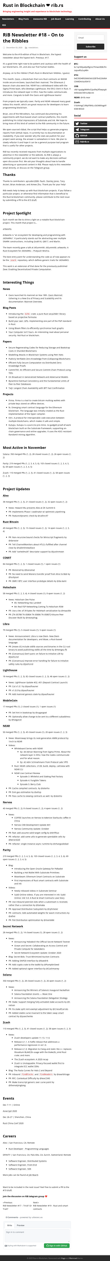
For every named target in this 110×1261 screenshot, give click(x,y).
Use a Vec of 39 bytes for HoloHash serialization (35, 610)
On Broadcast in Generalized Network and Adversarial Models (38, 377)
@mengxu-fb (61, 649)
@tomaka (40, 905)
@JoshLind (14, 656)
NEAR (6, 726)
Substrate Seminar (48, 890)
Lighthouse (10, 670)
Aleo (6, 495)
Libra (6, 624)
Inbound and (32, 1074)
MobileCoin (10, 700)
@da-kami (61, 581)
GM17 (45, 241)
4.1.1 (24, 1041)
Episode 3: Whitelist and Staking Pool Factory (41, 776)
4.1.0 (24, 1049)
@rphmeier (52, 909)
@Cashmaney (52, 968)
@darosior (13, 540)
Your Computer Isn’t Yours (21, 332)
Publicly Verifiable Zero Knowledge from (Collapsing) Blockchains (39, 358)
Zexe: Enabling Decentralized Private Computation (27, 269)
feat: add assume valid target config (29, 832)
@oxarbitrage (63, 1074)
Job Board (33, 1175)
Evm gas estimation (21, 792)
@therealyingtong (17, 1085)
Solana (6, 454)
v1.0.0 (15, 690)
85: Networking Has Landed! (27, 602)
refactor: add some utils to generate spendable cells (37, 836)
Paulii (42, 181)
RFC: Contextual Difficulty (24, 1078)
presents (31, 507)
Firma (11, 400)
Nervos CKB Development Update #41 (32, 824)
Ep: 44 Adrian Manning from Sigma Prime (40, 751)
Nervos (7, 802)
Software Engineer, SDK (20, 1169)
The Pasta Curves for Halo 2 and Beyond (33, 1070)
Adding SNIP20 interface (24, 960)
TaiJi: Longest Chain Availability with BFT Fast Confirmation (37, 388)
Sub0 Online (20, 894)
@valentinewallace (26, 547)
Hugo (63, 1258)
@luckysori (14, 577)
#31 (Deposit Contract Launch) (53, 682)
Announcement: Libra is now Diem (31, 636)
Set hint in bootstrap (22, 712)
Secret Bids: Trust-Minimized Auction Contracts (36, 956)
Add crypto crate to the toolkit (26, 964)
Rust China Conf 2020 (13, 1123)
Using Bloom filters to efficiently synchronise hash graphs (36, 328)
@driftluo (54, 832)
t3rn (11, 417)
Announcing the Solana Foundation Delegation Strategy (40, 998)
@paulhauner (31, 686)
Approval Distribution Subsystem (28, 909)
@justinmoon (57, 551)
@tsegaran (16, 719)
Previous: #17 (42, 57)
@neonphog (31, 617)
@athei (12, 916)
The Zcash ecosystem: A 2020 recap (31, 1059)
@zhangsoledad (60, 843)
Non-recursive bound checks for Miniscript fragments (38, 537)
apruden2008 (32, 181)
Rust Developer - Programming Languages (29, 1148)
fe (9, 407)
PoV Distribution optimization (26, 920)
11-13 (41, 1037)
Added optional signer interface (27, 968)
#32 (35, 682)
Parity (5, 463)
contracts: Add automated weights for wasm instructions (39, 913)
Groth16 (38, 241)
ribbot (23, 129)
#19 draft (32, 200)
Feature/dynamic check (23, 515)
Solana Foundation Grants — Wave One (33, 994)
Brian (5, 113)
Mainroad (73, 1258)
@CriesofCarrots (60, 1009)
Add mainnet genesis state (25, 694)
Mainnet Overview (33, 301)
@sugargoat (41, 712)
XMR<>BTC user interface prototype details (32, 581)
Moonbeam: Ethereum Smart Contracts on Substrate (39, 876)
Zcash (5, 472)
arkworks (7, 229)
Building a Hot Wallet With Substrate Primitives (36, 872)
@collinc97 (43, 515)
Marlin (57, 241)
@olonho (45, 788)
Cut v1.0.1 (17, 686)
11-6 (48, 1037)
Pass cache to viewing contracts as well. (31, 796)
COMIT (7, 557)
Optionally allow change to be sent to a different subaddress (41, 716)
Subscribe (90, 46)
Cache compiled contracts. (25, 788)
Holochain (9, 587)
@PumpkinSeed (51, 964)
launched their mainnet (37, 82)
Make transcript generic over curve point (31, 1082)
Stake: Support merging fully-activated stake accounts (38, 1002)
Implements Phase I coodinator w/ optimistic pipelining (38, 511)
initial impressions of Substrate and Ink (36, 120)
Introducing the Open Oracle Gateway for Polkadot (38, 868)
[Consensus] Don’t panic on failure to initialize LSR (36, 653)
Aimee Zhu (36, 184)
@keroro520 (14, 839)
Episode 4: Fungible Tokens (33, 780)
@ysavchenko (26, 1016)
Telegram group (41, 167)
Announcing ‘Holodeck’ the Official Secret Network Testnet (42, 941)
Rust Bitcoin (11, 522)
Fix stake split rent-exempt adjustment (30, 1009)
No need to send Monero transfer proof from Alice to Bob (39, 574)
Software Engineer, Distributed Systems (28, 1161)
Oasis (17, 79)
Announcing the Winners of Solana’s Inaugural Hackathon (42, 990)
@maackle (66, 610)
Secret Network (13, 926)
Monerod (16, 570)
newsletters (33, 47)
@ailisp (37, 792)
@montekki (49, 920)
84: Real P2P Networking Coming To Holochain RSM (38, 606)
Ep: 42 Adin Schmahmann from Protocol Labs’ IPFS (44, 762)
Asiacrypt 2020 (10, 1111)
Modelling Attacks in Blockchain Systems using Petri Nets (36, 354)
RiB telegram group (34, 1196)
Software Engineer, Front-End (23, 1165)
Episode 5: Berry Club (30, 784)
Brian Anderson (17, 184)
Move (45, 639)
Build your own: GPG (18, 321)
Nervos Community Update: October (31, 828)
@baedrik (43, 960)
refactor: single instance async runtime (31, 843)
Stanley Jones (52, 181)
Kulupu (12, 425)
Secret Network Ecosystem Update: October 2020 (37, 952)
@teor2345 (45, 1078)
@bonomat (29, 570)
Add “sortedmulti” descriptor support (30, 551)
